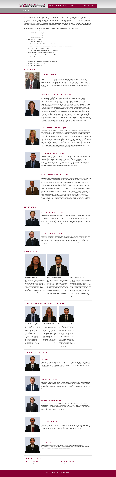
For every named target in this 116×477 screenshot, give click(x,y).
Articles (72, 5)
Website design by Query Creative (58, 474)
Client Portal (94, 1)
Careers (79, 5)
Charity (86, 5)
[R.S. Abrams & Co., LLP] (32, 6)
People (65, 5)
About (51, 5)
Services (58, 5)
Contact (93, 5)
